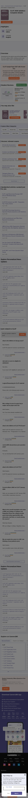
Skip (8, 793)
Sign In (16, 793)
